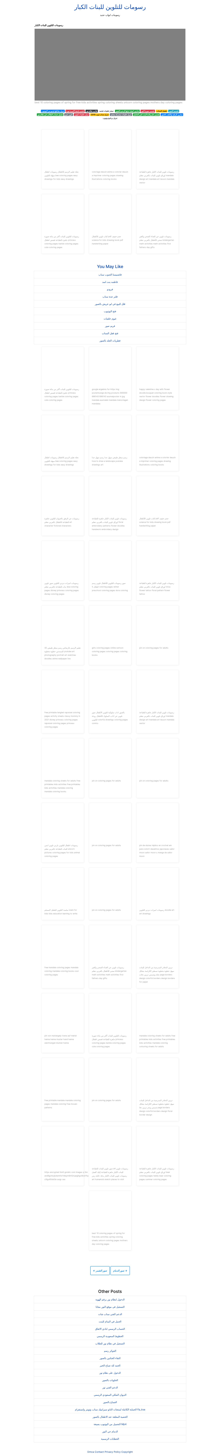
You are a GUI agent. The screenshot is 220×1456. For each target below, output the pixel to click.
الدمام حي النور (110, 1431)
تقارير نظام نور (91, 111)
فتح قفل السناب (110, 333)
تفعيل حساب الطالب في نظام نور (50, 114)
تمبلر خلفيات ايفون (82, 114)
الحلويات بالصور (110, 1380)
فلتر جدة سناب (110, 296)
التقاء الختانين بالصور (110, 1358)
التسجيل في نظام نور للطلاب (110, 1343)
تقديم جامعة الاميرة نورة (75, 111)
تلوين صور (68, 114)
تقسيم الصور (174, 111)
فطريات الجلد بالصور (110, 340)
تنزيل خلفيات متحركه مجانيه (121, 114)
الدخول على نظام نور (110, 1372)
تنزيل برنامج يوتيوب (110, 118)
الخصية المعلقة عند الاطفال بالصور (110, 1416)
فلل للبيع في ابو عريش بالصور (110, 303)
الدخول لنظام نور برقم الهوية (110, 1299)
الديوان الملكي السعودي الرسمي (110, 1394)
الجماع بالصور (110, 1402)
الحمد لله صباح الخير (110, 1365)
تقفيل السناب (162, 111)
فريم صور (110, 325)
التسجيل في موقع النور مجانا (110, 1306)
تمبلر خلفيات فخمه (106, 111)
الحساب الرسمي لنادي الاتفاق (110, 1328)
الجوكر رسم (110, 1350)
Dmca (90, 1451)
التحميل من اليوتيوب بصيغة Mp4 (110, 1424)
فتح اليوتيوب (110, 311)
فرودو (110, 289)
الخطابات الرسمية (110, 1438)
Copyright (127, 1451)
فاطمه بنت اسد (110, 281)
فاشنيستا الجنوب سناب (110, 274)
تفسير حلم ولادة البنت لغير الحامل (146, 114)
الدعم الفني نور (110, 1387)
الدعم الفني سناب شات (110, 1314)
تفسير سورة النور (147, 111)
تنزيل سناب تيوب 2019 (100, 114)
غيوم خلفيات (110, 318)
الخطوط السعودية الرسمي (110, 1336)
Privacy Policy (113, 1451)
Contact (99, 1451)
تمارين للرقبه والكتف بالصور (171, 114)
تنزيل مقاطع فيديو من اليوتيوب (52, 111)
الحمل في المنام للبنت (110, 1321)
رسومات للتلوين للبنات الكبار (110, 6)
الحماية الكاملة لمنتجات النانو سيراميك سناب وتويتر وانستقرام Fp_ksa (110, 1409)
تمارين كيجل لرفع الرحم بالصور (127, 111)
